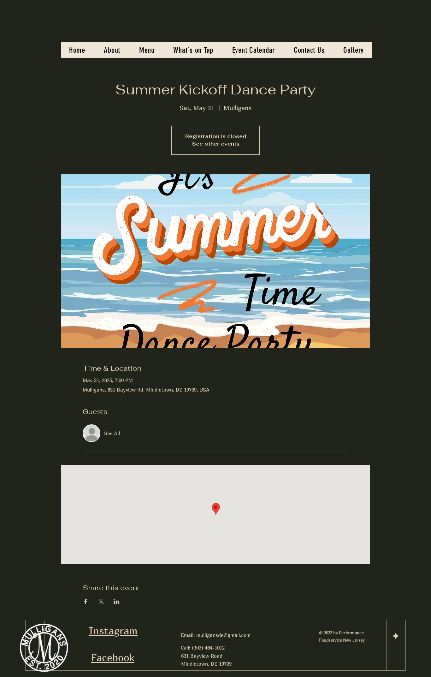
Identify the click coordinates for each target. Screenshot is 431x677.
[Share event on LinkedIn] (117, 601)
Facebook (112, 657)
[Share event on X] (101, 601)
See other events (215, 144)
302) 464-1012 (209, 647)
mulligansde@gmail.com (223, 635)
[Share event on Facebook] (86, 601)
